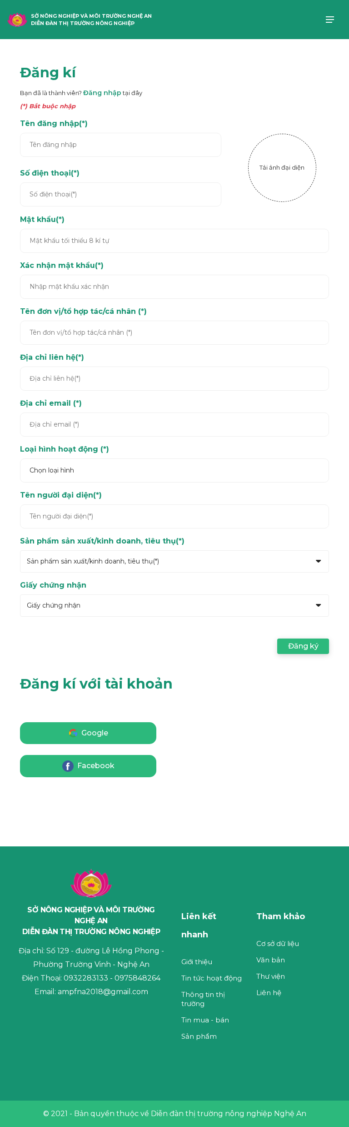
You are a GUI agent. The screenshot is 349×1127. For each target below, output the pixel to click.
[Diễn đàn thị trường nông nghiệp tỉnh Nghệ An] (17, 19)
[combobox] (29, 561)
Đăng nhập (102, 93)
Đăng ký (303, 646)
